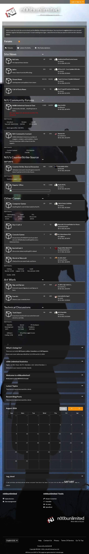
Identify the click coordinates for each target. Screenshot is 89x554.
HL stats (48, 504)
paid (63, 482)
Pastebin (48, 501)
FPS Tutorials (30, 150)
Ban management (10, 501)
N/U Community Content (22, 134)
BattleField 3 (17, 248)
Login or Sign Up (76, 2)
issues (52, 482)
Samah (29, 368)
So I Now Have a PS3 (64, 234)
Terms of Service (67, 540)
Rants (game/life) (12, 128)
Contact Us (48, 540)
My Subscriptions (44, 48)
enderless (62, 136)
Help (40, 540)
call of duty (12, 482)
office (60, 482)
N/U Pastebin (62, 312)
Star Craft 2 (17, 225)
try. (78, 482)
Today (63, 409)
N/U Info (15, 59)
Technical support (12, 179)
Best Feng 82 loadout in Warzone (68, 89)
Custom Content (12, 150)
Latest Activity (25, 48)
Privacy (56, 540)
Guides (9, 275)
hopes (46, 482)
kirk (55, 482)
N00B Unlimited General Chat (23, 105)
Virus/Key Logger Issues (27, 333)
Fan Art (15, 296)
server (69, 481)
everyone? (32, 482)
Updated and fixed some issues (67, 59)
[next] (79, 409)
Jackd (61, 298)
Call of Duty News (19, 89)
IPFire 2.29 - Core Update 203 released (70, 69)
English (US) (11, 540)
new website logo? (64, 296)
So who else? (62, 258)
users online (26, 351)
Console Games (18, 235)
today (76, 482)
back (9, 482)
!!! (6, 482)
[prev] (72, 409)
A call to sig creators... (65, 285)
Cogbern (62, 236)
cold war (28, 482)
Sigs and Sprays (18, 285)
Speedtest (48, 507)
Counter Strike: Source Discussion (25, 167)
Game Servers (9, 499)
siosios (61, 61)
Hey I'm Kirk (61, 105)
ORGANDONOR (64, 250)
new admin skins (63, 166)
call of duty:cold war (20, 482)
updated (8, 485)
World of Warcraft (19, 258)
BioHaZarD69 (63, 226)
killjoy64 (62, 107)
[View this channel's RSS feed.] (19, 41)
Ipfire (14, 69)
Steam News (17, 79)
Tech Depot (16, 313)
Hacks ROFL (62, 185)
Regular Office (17, 185)
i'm (49, 482)
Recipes (24, 122)
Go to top (79, 540)
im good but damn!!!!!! (65, 248)
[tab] (10, 48)
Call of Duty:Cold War (65, 203)
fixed (37, 482)
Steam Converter (51, 499)
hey (43, 482)
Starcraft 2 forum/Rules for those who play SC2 (73, 224)
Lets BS (33, 122)
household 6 (63, 260)
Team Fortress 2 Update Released (68, 79)
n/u (57, 482)
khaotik (61, 168)
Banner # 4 (61, 133)
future (40, 482)
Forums (10, 48)
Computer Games (19, 204)
